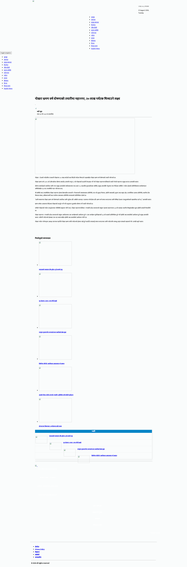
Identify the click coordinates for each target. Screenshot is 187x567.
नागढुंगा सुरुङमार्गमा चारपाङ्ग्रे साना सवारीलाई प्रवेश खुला (52, 332)
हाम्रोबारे (37, 554)
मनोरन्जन (93, 33)
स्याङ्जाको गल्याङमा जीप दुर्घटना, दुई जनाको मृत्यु (50, 270)
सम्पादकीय (38, 557)
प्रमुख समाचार (95, 22)
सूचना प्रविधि (94, 30)
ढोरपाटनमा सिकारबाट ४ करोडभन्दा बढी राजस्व (50, 426)
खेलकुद (93, 40)
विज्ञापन (37, 552)
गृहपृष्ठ (93, 17)
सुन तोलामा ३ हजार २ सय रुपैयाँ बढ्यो (48, 301)
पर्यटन (93, 35)
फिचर (92, 43)
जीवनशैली (94, 27)
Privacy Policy (40, 549)
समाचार (93, 19)
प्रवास (92, 38)
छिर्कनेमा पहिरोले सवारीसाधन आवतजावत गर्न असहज (51, 364)
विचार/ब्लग (94, 46)
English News (95, 48)
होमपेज (37, 546)
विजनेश (93, 25)
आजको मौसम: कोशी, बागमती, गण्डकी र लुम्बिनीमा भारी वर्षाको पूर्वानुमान (56, 395)
